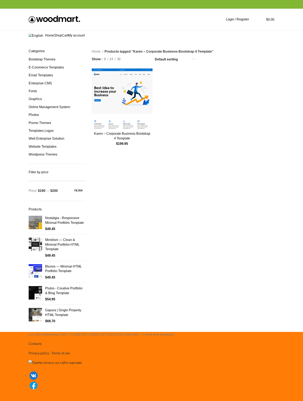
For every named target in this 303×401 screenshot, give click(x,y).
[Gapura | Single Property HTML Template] (35, 315)
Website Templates (42, 146)
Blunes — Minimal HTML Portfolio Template (63, 269)
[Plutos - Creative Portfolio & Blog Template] (35, 294)
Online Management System (49, 107)
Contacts (35, 344)
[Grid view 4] (145, 59)
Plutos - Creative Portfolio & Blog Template (63, 291)
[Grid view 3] (138, 59)
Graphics (35, 99)
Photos (34, 115)
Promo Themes (40, 123)
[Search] (254, 19)
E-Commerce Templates (46, 67)
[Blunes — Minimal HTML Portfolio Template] (35, 272)
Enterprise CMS (40, 83)
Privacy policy (39, 353)
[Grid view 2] (130, 59)
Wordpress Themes (43, 154)
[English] (37, 35)
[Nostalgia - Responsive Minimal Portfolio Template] (35, 223)
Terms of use (61, 353)
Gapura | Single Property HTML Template (63, 312)
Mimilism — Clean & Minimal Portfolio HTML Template (62, 244)
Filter (78, 190)
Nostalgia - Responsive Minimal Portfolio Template (64, 220)
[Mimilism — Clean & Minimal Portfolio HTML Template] (35, 248)
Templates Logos (41, 130)
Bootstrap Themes (42, 59)
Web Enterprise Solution (46, 138)
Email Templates (41, 75)
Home (96, 51)
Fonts (33, 91)
